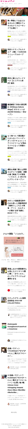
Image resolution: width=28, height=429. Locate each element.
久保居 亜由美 (14, 314)
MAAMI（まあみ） (15, 367)
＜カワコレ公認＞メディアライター (15, 18)
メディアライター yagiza (17, 39)
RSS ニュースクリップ (16, 290)
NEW (5, 12)
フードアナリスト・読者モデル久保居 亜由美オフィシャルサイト (18, 316)
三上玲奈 (12, 340)
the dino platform (15, 427)
